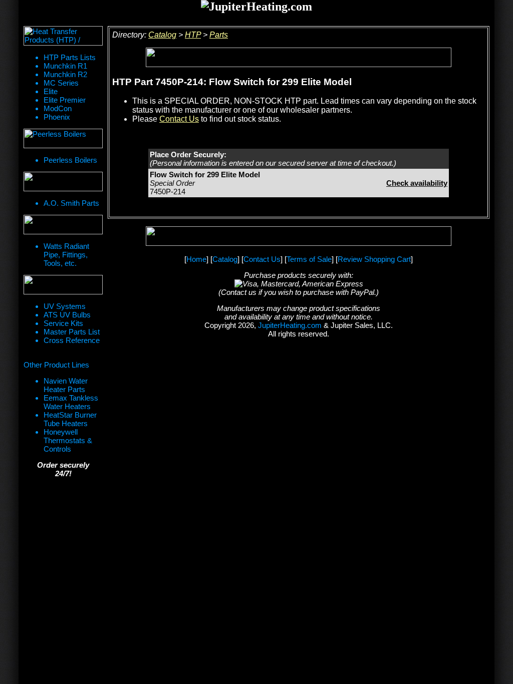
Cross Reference (72, 340)
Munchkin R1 (65, 66)
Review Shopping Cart (374, 259)
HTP (193, 35)
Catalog (162, 35)
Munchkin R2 (65, 74)
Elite (51, 91)
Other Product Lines (56, 365)
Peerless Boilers (70, 160)
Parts (218, 35)
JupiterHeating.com (290, 325)
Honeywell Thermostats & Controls (68, 440)
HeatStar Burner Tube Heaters (70, 419)
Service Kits (63, 323)
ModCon (58, 108)
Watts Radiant (66, 246)
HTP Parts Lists (70, 57)
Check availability (416, 183)
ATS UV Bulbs (67, 314)
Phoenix (57, 117)
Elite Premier (65, 100)
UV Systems (65, 306)
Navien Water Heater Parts (66, 385)
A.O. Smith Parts (71, 203)
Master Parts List (72, 331)
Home (196, 259)
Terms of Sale (309, 259)
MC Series (61, 83)
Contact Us (179, 119)
